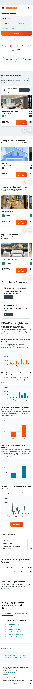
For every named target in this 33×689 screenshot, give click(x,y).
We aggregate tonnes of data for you (14, 680)
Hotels (14, 655)
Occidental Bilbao (8, 211)
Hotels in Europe (22, 655)
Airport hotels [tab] (8, 613)
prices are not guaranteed (9, 672)
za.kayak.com (8, 655)
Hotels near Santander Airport (13, 627)
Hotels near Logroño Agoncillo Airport (15, 637)
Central (4, 163)
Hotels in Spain (8, 657)
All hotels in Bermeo (6, 648)
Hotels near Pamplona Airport (13, 632)
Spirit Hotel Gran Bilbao (10, 111)
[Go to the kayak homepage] (11, 8)
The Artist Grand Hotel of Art (11, 259)
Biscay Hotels (18, 659)
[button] (3, 8)
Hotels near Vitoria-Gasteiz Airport (14, 634)
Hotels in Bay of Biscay (7, 659)
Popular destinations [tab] (21, 613)
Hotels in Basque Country (20, 657)
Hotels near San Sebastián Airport (14, 629)
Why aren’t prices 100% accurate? (13, 684)
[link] (8, 297)
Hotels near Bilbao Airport (12, 624)
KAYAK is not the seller (9, 677)
